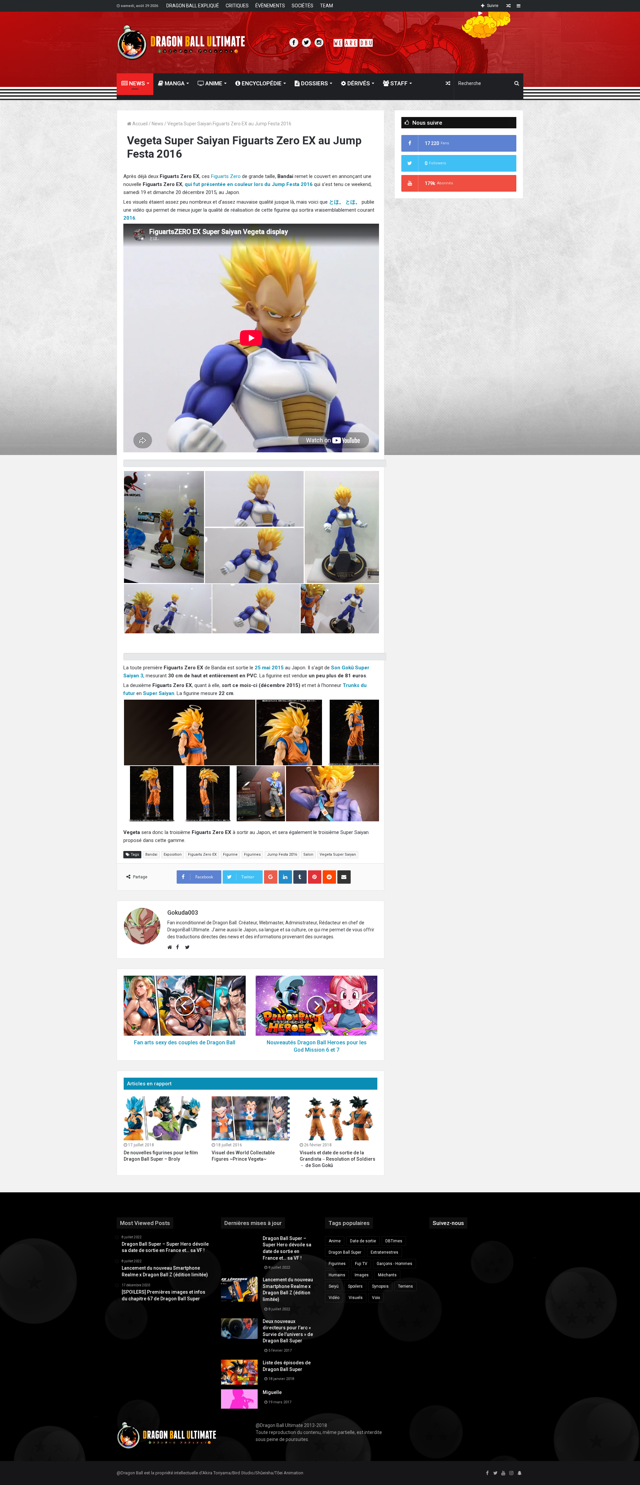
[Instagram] (511, 1473)
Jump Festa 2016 (282, 854)
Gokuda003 (182, 912)
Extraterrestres (384, 1252)
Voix (376, 1297)
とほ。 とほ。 (344, 202)
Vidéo (334, 1297)
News (157, 123)
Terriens (405, 1286)
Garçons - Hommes (394, 1263)
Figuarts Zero (226, 176)
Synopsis (380, 1286)
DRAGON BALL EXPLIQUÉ (192, 5)
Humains (337, 1275)
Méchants (387, 1275)
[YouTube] (503, 1473)
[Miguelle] (239, 1399)
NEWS (136, 83)
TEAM (326, 5)
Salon (308, 854)
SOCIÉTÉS (302, 5)
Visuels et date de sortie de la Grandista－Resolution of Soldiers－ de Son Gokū (337, 1159)
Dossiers (314, 83)
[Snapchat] (519, 1473)
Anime (213, 83)
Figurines (252, 854)
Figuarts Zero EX (202, 854)
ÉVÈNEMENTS (270, 5)
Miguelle (272, 1392)
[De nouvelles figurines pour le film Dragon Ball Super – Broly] (163, 1118)
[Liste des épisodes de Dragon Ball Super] (239, 1372)
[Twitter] (495, 1473)
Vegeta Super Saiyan (338, 854)
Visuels (356, 1297)
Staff (398, 83)
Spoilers (355, 1286)
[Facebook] (487, 1473)
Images (362, 1275)
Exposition (173, 854)
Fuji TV (361, 1263)
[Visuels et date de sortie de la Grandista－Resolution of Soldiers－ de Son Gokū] (339, 1118)
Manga (174, 83)
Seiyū (334, 1286)
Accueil (139, 123)
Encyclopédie (261, 83)
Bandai (151, 854)
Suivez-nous (448, 1223)
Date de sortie (363, 1241)
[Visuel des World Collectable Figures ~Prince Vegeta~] (251, 1118)
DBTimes (393, 1241)
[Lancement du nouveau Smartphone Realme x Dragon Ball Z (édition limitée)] (239, 1289)
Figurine (230, 854)
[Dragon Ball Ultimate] (181, 42)
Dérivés (358, 83)
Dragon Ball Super (345, 1252)
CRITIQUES (237, 5)
